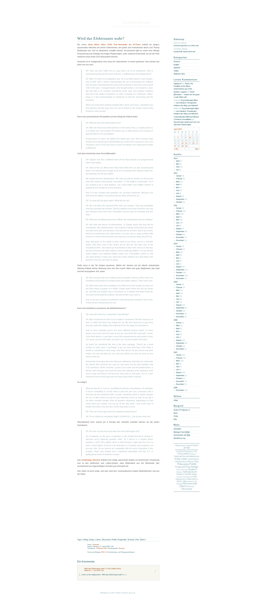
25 (193, 143)
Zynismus (190, 486)
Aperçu (183, 445)
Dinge (91, 540)
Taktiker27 (178, 84)
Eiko (175, 419)
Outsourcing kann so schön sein (186, 45)
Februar (179, 179)
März (178, 182)
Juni (177, 167)
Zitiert (142, 540)
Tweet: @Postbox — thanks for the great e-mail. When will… (186, 94)
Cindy (176, 416)
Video (189, 479)
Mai (177, 164)
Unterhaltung (187, 477)
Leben (98, 540)
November (180, 237)
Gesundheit (183, 454)
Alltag (85, 540)
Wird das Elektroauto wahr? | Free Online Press (102, 569)
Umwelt (179, 477)
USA (137, 540)
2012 (175, 173)
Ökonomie (106, 540)
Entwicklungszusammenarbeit (186, 450)
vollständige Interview (90, 460)
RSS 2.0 (104, 552)
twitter (194, 474)
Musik (184, 462)
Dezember (180, 240)
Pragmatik (122, 540)
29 (183, 146)
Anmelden (177, 429)
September (180, 199)
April (177, 161)
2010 (175, 244)
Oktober (179, 202)
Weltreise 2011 (179, 74)
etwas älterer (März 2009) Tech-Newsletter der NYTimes (114, 44)
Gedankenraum (136, 22)
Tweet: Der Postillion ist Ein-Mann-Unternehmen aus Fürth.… (184, 86)
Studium (180, 474)
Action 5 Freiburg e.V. (182, 410)
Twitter (176, 71)
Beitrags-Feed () (182, 432)
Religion (179, 472)
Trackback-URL (101, 548)
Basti (175, 413)
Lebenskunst (193, 459)
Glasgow (193, 454)
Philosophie (183, 464)
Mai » (197, 149)
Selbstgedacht (190, 472)
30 (186, 146)
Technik (130, 540)
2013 (175, 158)
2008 (175, 320)
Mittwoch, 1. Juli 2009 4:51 (94, 570)
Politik (114, 540)
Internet (178, 456)
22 (183, 143)
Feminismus (188, 452)
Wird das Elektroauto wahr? (100, 38)
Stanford (177, 68)
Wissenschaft (190, 483)
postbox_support (180, 92)
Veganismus (180, 479)
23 (186, 143)
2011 (175, 205)
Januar (178, 176)
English (176, 65)
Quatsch (192, 469)
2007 (175, 352)
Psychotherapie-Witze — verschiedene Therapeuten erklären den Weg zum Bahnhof (186, 102)
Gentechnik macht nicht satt (184, 51)
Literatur (178, 461)
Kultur (178, 458)
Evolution (179, 452)
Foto (195, 452)
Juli (177, 170)
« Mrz (176, 149)
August (178, 196)
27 (175, 146)
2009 (175, 282)
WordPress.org (179, 438)
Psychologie (192, 467)
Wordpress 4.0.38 (107, 593)
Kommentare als (182, 435)
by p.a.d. (132, 593)
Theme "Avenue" (121, 593)
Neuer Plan (193, 461)
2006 (175, 388)
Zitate (176, 400)
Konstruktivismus (190, 456)
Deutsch (122, 548)
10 (190, 137)
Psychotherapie (182, 469)
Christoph (95, 544)
